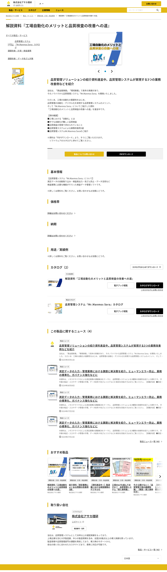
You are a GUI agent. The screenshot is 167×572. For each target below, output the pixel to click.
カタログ (32, 10)
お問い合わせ (151, 3)
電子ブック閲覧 (121, 285)
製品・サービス (15, 10)
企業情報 (46, 10)
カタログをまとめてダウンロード (145, 267)
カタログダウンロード (149, 285)
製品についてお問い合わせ (84, 154)
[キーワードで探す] (157, 10)
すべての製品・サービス (16, 35)
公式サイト (20, 5)
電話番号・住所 (79, 528)
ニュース (60, 10)
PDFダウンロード (126, 154)
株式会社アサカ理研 (85, 516)
